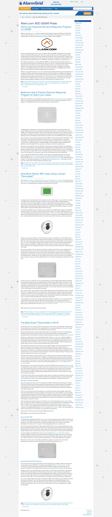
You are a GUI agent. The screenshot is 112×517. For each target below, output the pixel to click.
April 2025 (77, 62)
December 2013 (79, 373)
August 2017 (78, 285)
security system (53, 213)
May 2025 (77, 59)
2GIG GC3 (43, 407)
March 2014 (78, 366)
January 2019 (78, 244)
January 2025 (78, 69)
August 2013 (78, 380)
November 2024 (79, 74)
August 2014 (78, 353)
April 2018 (77, 266)
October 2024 (78, 76)
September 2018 (79, 254)
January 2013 (78, 397)
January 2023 (78, 127)
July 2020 (77, 200)
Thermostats (41, 81)
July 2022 (77, 142)
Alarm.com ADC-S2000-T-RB (40, 84)
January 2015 (78, 341)
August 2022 (78, 140)
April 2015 (77, 336)
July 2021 (77, 171)
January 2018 (78, 273)
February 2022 (79, 154)
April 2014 (77, 363)
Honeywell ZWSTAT (51, 313)
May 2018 (77, 264)
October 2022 (78, 135)
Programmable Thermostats (31, 81)
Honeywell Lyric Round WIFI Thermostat (30, 315)
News (22, 83)
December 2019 (79, 217)
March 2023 (78, 123)
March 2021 (78, 181)
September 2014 (79, 351)
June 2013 (78, 385)
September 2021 (79, 166)
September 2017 (79, 283)
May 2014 (77, 361)
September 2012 (79, 407)
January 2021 (78, 186)
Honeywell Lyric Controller (61, 465)
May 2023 (77, 118)
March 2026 (78, 35)
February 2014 (79, 368)
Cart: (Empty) (74, 1)
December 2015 (79, 317)
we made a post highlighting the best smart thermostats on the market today (46, 180)
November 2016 (79, 298)
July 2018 (77, 259)
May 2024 (77, 88)
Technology (68, 81)
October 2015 (78, 322)
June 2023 (78, 115)
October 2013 (78, 378)
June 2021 (78, 174)
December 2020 (79, 188)
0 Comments (25, 86)
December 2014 (79, 344)
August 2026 (78, 23)
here (69, 59)
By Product (28, 17)
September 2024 (79, 79)
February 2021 (79, 183)
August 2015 (78, 327)
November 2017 (79, 278)
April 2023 (77, 120)
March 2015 (78, 339)
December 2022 (79, 130)
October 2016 (78, 300)
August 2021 (78, 169)
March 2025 (78, 64)
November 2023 (79, 103)
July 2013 (77, 383)
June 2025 (78, 57)
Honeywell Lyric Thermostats (61, 312)
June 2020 (78, 203)
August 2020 (78, 198)
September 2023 (79, 108)
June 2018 (78, 261)
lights (56, 361)
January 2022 (78, 157)
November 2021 (79, 161)
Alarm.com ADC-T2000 (62, 83)
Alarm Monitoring (25, 8)
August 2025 (78, 52)
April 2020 (77, 208)
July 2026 (77, 25)
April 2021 (77, 178)
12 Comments (25, 506)
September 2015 (79, 324)
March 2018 (78, 268)
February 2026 (79, 37)
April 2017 (77, 288)
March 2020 (78, 210)
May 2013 (77, 387)
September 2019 (79, 225)
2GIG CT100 (67, 315)
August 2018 (78, 256)
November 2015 (79, 319)
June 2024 (78, 86)
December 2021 (79, 159)
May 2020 (77, 205)
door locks (60, 361)
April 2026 (77, 33)
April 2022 (77, 149)
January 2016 (78, 315)
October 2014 (78, 349)
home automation (56, 337)
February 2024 (79, 96)
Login (82, 1)
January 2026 (78, 40)
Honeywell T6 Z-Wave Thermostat (49, 303)
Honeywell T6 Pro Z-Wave (63, 313)
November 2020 (79, 191)
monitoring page (36, 156)
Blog (56, 8)
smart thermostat (42, 35)
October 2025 (78, 47)
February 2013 (79, 395)
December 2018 (79, 246)
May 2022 (77, 147)
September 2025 (79, 50)
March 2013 (78, 392)
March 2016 (78, 310)
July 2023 (77, 113)
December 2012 (79, 400)
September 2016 (79, 302)
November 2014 (79, 346)
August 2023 (78, 110)
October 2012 (78, 404)
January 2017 (78, 293)
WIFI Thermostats (28, 312)
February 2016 (79, 312)
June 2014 (78, 358)
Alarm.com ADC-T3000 (51, 83)
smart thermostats (27, 181)
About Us (89, 511)
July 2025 (77, 54)
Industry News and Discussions (31, 83)
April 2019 (77, 237)
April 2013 (77, 390)
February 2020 (79, 212)
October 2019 (78, 222)
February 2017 (79, 290)
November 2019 (79, 220)
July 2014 (77, 356)
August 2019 (78, 227)
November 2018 (79, 249)
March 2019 (78, 239)
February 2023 (79, 125)
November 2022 (79, 132)
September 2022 (79, 137)
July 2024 (77, 84)
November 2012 (79, 402)
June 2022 (78, 144)
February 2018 (79, 271)
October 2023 (78, 105)
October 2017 (78, 281)
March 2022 (78, 152)
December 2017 (79, 276)
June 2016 (78, 305)
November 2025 (79, 45)
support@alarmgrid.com (50, 76)
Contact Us (89, 510)
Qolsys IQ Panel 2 (54, 407)
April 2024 (77, 91)
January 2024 (78, 98)
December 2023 (79, 101)
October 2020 (78, 193)
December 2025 (79, 42)
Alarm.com (33, 33)
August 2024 (78, 81)
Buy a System (35, 8)
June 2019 (78, 232)
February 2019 (79, 242)
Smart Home (48, 503)
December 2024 (79, 71)
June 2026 (78, 28)
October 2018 (78, 251)
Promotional (60, 503)
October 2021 (78, 164)
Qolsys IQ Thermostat (41, 313)
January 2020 (78, 215)
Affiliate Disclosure (87, 514)
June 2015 (78, 332)
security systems (36, 157)
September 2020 (79, 195)
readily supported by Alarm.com (52, 157)
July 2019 (77, 229)
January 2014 (78, 370)
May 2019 (77, 234)
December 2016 (79, 295)
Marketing (32, 313)
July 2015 (77, 329)
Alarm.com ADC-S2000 (26, 84)
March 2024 (78, 93)
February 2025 (79, 67)
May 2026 (77, 30)
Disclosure (89, 513)
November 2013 (79, 375)
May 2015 (77, 334)
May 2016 (77, 307)
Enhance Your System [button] (46, 8)
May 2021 (77, 176)
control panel (26, 242)
